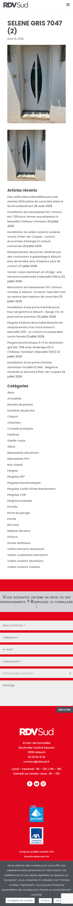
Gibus (11, 447)
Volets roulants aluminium (25, 561)
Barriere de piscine (20, 405)
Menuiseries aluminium (23, 453)
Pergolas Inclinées (19, 501)
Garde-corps (16, 441)
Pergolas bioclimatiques (24, 483)
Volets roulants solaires (23, 567)
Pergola (12, 471)
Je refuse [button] (45, 900)
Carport (12, 416)
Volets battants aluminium (25, 549)
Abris (10, 393)
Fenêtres (13, 435)
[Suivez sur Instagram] (43, 784)
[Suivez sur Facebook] (29, 784)
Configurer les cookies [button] (20, 900)
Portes (11, 519)
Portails (12, 507)
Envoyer (65, 709)
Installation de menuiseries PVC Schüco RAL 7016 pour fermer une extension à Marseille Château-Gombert (34, 216)
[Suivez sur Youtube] (36, 784)
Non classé (14, 465)
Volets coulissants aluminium (27, 555)
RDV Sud (13, 525)
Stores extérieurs (19, 543)
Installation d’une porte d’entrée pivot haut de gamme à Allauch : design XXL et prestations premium (35, 311)
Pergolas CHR (16, 495)
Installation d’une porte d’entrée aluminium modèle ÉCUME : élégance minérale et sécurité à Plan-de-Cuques (34, 367)
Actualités (14, 399)
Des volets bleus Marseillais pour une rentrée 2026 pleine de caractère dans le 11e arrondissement (35, 201)
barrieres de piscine (20, 410)
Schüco (12, 537)
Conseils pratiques (20, 429)
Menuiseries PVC (18, 459)
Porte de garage (18, 513)
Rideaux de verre (18, 531)
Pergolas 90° (16, 477)
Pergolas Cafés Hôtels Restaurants (31, 489)
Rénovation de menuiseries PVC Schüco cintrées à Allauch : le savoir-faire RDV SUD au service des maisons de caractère (36, 291)
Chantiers (14, 423)
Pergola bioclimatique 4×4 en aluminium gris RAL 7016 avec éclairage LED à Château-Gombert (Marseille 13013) (35, 347)
